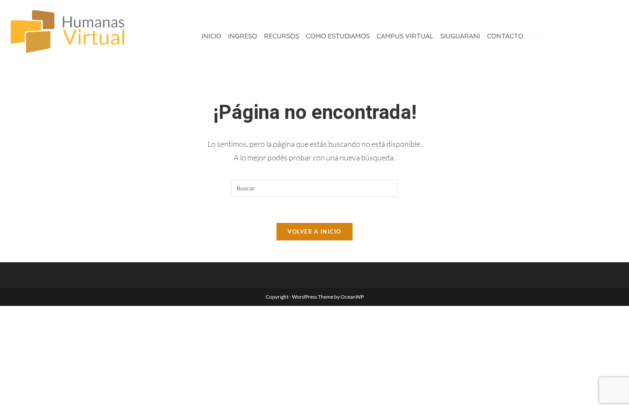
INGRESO (242, 36)
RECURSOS (281, 36)
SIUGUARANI (460, 36)
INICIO (211, 36)
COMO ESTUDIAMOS (338, 36)
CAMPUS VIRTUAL (405, 36)
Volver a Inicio (314, 231)
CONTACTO (505, 36)
